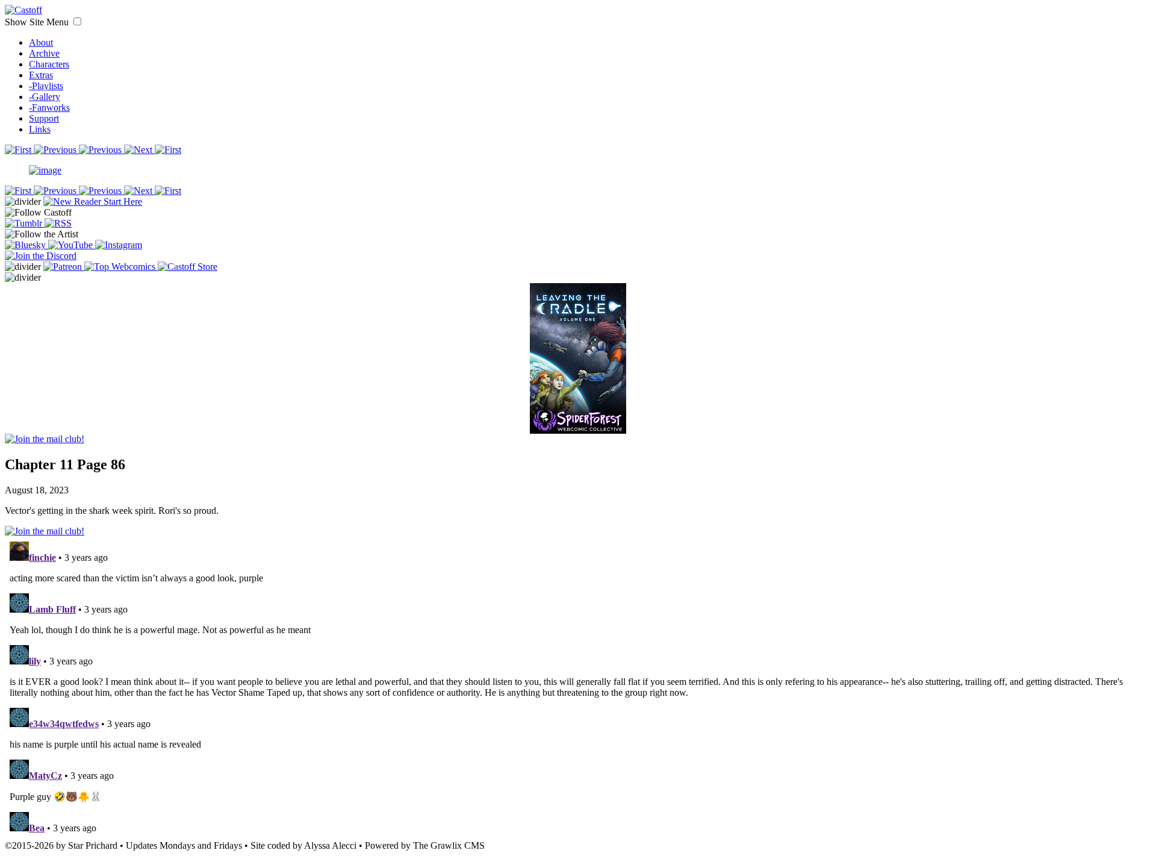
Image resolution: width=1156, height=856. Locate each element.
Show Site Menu (38, 22)
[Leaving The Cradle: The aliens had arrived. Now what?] (578, 345)
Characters (49, 64)
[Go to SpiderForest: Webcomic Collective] (578, 421)
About (41, 42)
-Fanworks (49, 107)
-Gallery (44, 97)
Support (44, 118)
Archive (44, 53)
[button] (77, 21)
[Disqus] (578, 687)
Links (40, 129)
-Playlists (46, 86)
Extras (41, 75)
